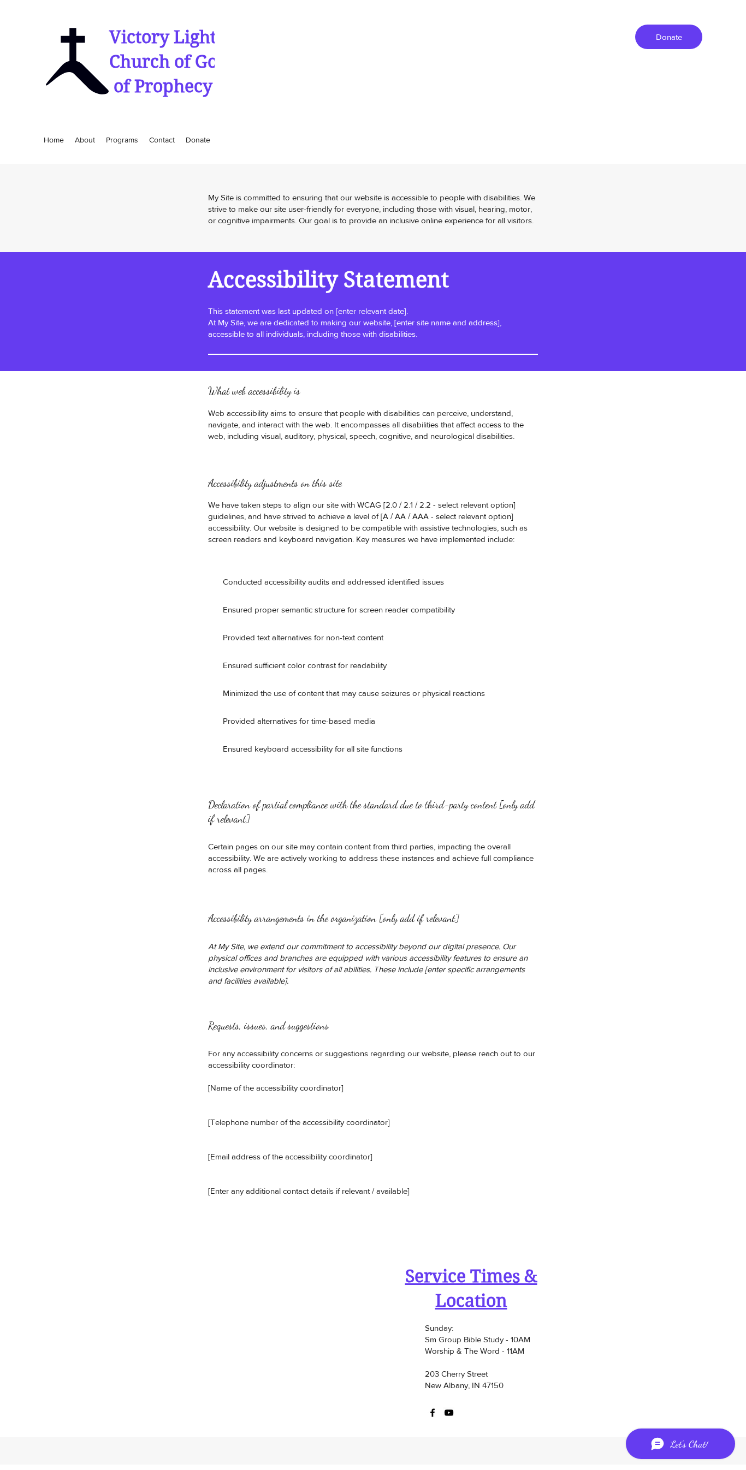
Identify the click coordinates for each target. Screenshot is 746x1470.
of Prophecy (160, 86)
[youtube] (448, 1412)
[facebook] (432, 1412)
